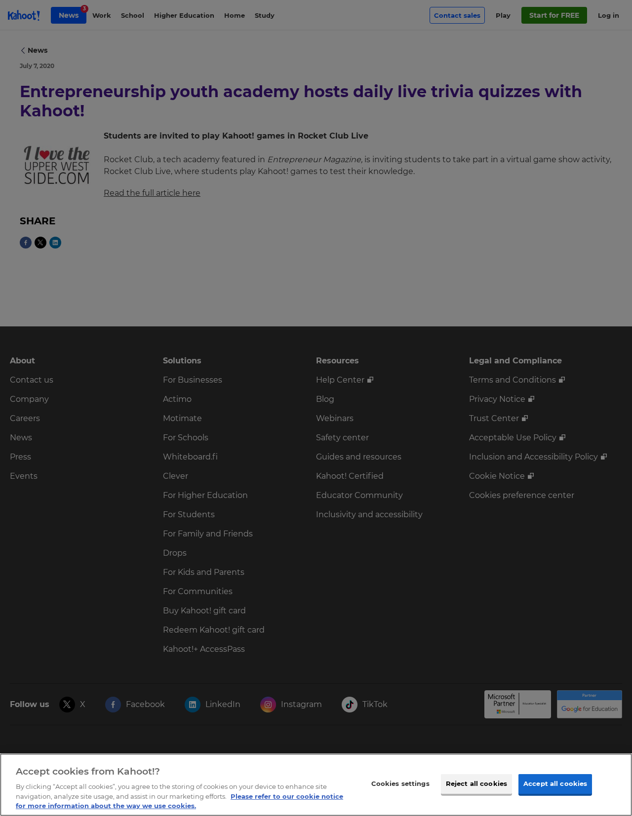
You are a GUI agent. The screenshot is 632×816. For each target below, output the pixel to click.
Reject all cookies (476, 783)
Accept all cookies (555, 783)
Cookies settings (400, 783)
